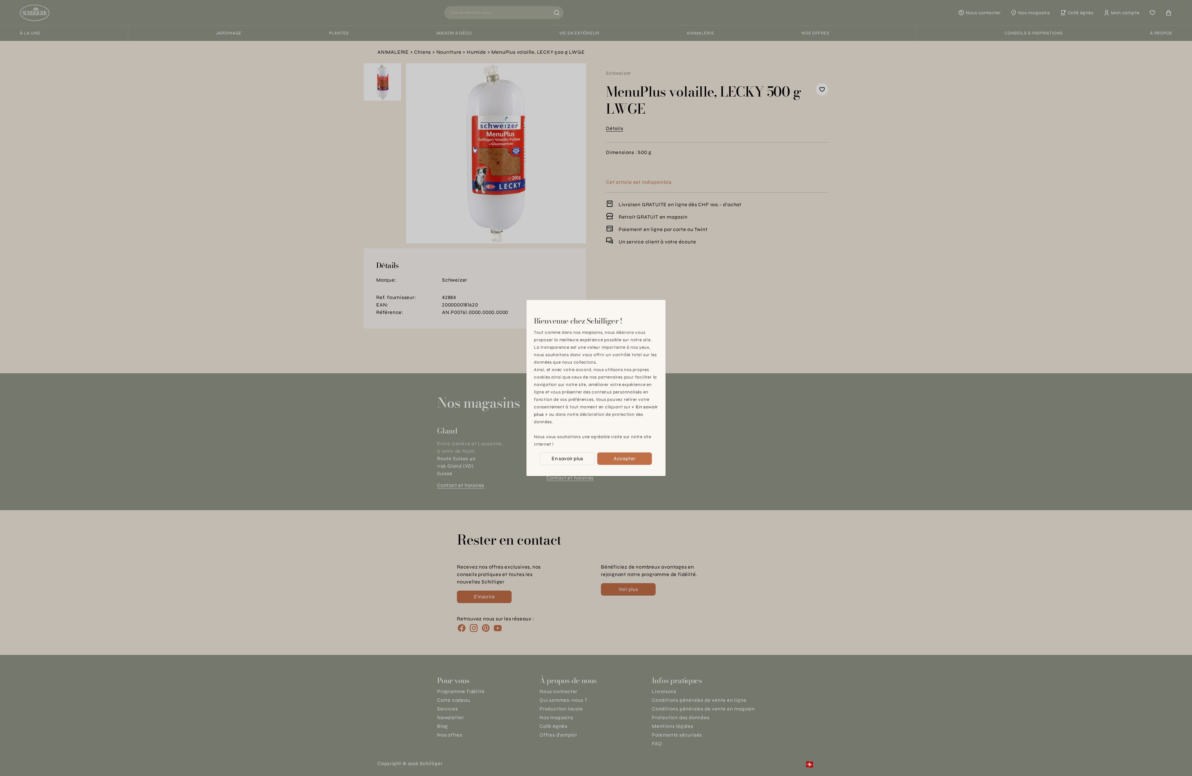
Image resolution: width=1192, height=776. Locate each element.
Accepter (624, 458)
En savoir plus (567, 458)
